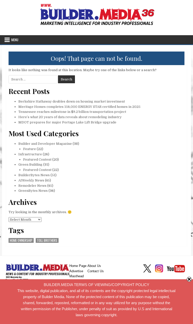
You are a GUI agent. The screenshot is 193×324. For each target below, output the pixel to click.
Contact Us (95, 271)
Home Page (77, 266)
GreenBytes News (33, 191)
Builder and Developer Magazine (45, 144)
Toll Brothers (47, 240)
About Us (94, 266)
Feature (29, 149)
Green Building (30, 164)
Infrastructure (30, 154)
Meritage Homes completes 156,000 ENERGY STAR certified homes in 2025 (79, 107)
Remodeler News (32, 186)
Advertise (76, 271)
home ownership (21, 240)
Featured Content (37, 159)
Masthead (76, 276)
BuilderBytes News (34, 175)
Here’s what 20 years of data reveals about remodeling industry (70, 117)
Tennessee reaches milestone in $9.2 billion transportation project (72, 112)
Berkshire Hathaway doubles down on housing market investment (71, 101)
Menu (14, 39)
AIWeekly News (31, 180)
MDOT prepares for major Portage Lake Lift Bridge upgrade (67, 122)
